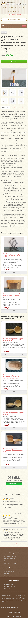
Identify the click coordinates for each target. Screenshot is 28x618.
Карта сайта (8, 576)
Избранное (7, 589)
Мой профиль (8, 584)
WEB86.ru (18, 616)
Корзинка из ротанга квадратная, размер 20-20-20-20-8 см (13, 450)
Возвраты (7, 574)
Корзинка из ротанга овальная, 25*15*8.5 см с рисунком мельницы (12, 376)
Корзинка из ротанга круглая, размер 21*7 (14, 413)
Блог (5, 561)
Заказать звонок (14, 11)
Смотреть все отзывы (22, 544)
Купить (14, 61)
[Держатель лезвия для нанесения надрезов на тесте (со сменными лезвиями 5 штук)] (4, 92)
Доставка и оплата (10, 556)
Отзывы (22, 107)
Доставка (14, 107)
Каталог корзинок (9, 558)
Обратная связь (9, 571)
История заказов (9, 586)
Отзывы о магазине (10, 563)
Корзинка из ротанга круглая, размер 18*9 (14, 339)
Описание (5, 107)
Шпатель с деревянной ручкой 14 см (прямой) (11, 294)
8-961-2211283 (8, 8)
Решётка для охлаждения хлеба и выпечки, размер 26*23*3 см (12, 255)
